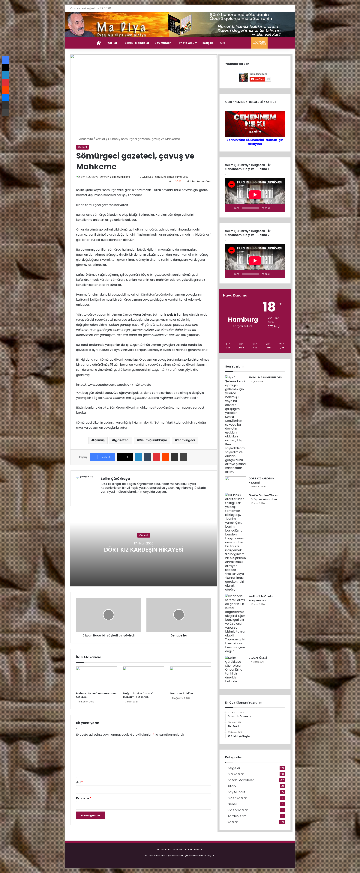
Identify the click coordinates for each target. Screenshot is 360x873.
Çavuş (99, 440)
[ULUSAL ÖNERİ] (235, 669)
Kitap (231, 786)
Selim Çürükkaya (120, 176)
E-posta (83, 798)
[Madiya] (180, 24)
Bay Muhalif (163, 43)
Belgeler (233, 768)
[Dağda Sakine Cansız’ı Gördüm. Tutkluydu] (143, 678)
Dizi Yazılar (235, 774)
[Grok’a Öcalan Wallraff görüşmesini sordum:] (235, 542)
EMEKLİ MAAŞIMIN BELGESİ (266, 377)
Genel (232, 804)
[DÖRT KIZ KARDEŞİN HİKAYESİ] (235, 483)
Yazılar (112, 43)
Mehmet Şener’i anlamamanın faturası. (96, 695)
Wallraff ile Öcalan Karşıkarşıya (261, 598)
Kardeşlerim (237, 816)
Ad (79, 782)
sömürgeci (186, 440)
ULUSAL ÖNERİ (258, 658)
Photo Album (188, 43)
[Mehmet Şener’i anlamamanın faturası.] (96, 678)
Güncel (113, 139)
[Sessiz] (274, 208)
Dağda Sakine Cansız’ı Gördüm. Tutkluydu (138, 695)
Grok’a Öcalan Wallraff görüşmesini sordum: (264, 497)
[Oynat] (230, 208)
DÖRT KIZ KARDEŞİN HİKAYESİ (143, 549)
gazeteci (122, 440)
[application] (255, 195)
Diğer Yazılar (237, 798)
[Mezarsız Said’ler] (190, 678)
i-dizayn (166, 855)
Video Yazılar (237, 810)
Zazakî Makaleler (137, 43)
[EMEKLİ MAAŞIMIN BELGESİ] (235, 424)
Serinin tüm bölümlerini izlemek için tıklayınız (255, 142)
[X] (112, 498)
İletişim (207, 43)
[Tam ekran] (280, 208)
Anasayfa (85, 139)
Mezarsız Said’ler (181, 693)
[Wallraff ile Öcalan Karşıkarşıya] (235, 623)
